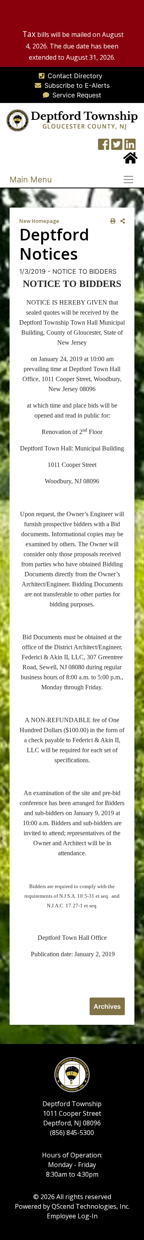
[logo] (72, 120)
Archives (107, 1006)
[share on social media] (121, 221)
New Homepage (39, 220)
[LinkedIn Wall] (130, 147)
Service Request (76, 95)
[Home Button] (130, 160)
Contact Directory (75, 76)
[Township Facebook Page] (103, 147)
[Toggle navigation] (131, 179)
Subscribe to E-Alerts (77, 85)
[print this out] (111, 221)
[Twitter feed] (116, 147)
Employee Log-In (72, 1216)
